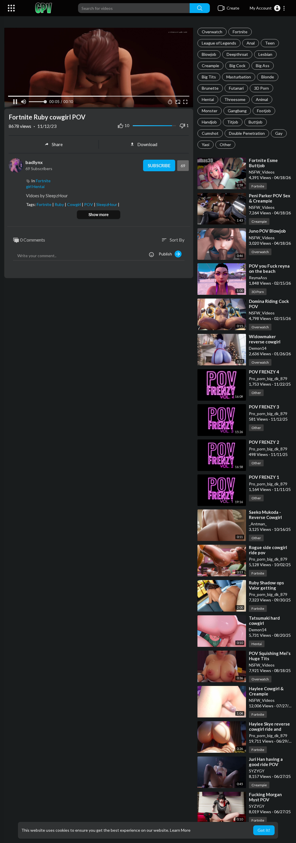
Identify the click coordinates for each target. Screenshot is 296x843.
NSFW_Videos (262, 172)
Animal (262, 99)
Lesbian (265, 54)
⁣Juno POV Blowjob (267, 230)
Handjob (209, 121)
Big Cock (237, 65)
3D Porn (261, 88)
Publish (167, 253)
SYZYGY (256, 770)
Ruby (60, 204)
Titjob (232, 121)
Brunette (210, 88)
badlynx (34, 162)
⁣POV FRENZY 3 (264, 406)
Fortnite (240, 31)
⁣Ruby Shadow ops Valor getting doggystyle (266, 588)
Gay (278, 133)
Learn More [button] (180, 830)
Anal (251, 43)
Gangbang (237, 110)
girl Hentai (35, 186)
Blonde (267, 76)
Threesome (234, 99)
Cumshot (210, 133)
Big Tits (209, 76)
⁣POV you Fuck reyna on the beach (269, 268)
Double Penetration (247, 133)
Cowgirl (74, 204)
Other (225, 144)
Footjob (264, 110)
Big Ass (262, 65)
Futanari (236, 88)
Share (57, 144)
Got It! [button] (264, 830)
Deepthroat (237, 54)
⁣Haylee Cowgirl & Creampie (266, 691)
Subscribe (159, 165)
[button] (267, 8)
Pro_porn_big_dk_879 (268, 378)
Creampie (210, 65)
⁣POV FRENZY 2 (264, 442)
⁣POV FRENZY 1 (264, 477)
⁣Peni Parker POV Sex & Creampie (269, 198)
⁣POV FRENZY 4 (264, 371)
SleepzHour (107, 204)
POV (89, 204)
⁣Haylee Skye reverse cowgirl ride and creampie (269, 729)
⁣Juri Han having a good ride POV (266, 762)
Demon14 (258, 348)
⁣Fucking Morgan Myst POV (265, 797)
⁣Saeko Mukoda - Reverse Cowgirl (265, 514)
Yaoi (205, 144)
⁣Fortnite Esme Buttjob (263, 163)
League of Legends (219, 43)
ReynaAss (258, 277)
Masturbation (238, 76)
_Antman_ (258, 523)
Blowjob (209, 54)
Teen (270, 43)
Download (147, 144)
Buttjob (255, 121)
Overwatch (212, 31)
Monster (209, 110)
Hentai (208, 99)
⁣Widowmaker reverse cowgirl (264, 339)
